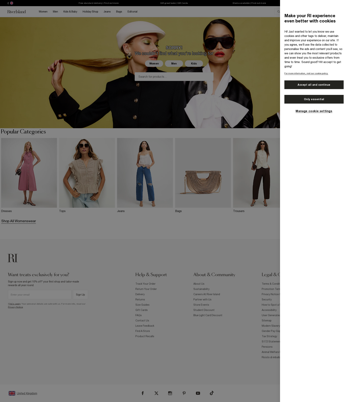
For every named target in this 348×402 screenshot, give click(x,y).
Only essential (314, 99)
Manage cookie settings (314, 111)
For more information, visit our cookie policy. (306, 73)
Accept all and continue (314, 84)
